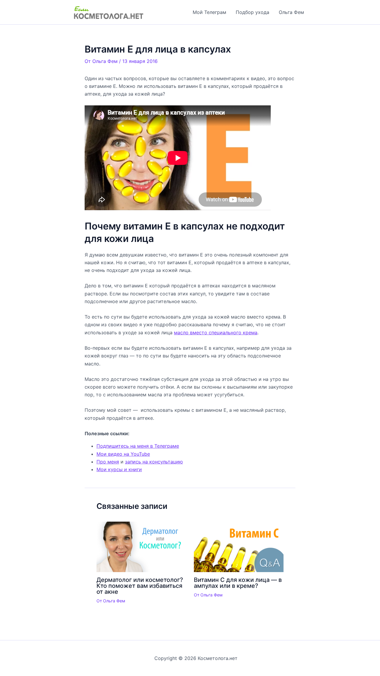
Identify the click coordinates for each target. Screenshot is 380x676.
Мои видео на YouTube (123, 454)
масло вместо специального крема (215, 332)
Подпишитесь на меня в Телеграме (137, 446)
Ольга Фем (291, 12)
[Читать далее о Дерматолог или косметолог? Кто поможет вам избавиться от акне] (141, 547)
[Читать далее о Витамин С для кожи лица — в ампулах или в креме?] (239, 547)
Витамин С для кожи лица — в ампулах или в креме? (238, 582)
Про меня (107, 462)
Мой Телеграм (209, 12)
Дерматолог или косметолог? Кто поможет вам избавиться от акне (139, 585)
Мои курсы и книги (119, 469)
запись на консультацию (154, 462)
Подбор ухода (252, 12)
